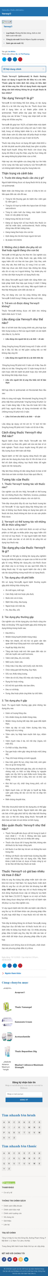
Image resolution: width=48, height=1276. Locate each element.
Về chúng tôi (9, 1217)
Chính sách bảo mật (12, 1210)
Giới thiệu (7, 1221)
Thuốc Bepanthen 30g (26, 1051)
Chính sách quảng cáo (13, 1213)
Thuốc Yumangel (23, 1007)
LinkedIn (15, 59)
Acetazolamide (22, 1036)
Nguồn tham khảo (13, 973)
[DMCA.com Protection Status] (8, 1183)
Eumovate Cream (23, 1022)
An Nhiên (11, 51)
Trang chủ (5, 10)
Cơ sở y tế (8, 1192)
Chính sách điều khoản (13, 1206)
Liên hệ (6, 1225)
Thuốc (12, 10)
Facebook (10, 59)
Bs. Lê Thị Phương (22, 54)
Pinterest (20, 59)
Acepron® (20, 992)
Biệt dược (19, 10)
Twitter (4, 59)
